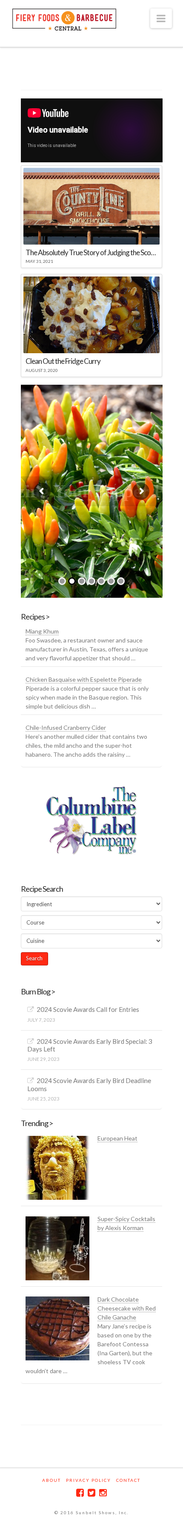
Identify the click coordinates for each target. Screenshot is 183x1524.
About (51, 1480)
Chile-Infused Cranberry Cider (66, 727)
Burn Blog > (38, 991)
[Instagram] (103, 1492)
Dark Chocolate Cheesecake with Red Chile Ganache (126, 1308)
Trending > (37, 1123)
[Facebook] (80, 1492)
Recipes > (35, 616)
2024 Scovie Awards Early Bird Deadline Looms (89, 1084)
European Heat (117, 1138)
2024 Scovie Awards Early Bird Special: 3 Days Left (89, 1045)
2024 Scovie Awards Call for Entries (88, 1009)
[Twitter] (91, 1492)
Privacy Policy (88, 1480)
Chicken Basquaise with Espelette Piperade (84, 679)
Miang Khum (42, 631)
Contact (128, 1480)
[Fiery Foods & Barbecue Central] (64, 19)
